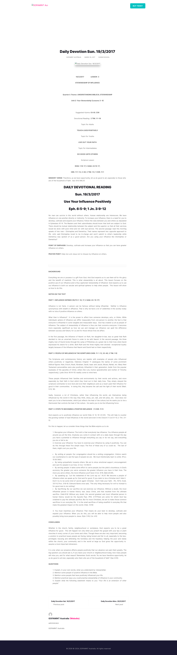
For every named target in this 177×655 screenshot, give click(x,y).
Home (67, 5)
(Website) (75, 618)
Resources (89, 5)
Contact (121, 5)
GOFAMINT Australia (73, 57)
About (77, 5)
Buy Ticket (138, 6)
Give (111, 5)
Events (101, 5)
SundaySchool (103, 57)
